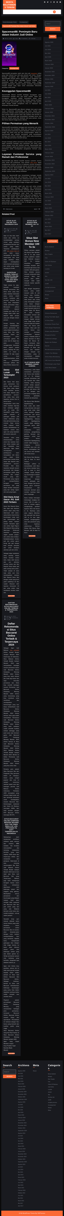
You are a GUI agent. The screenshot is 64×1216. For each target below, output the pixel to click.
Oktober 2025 (49, 79)
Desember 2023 (50, 160)
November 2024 (50, 119)
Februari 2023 (49, 197)
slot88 (47, 283)
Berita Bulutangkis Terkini (9, 4)
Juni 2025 (48, 93)
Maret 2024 (48, 149)
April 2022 (48, 204)
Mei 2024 (48, 141)
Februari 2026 (49, 64)
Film (46, 258)
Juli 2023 (47, 178)
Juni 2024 (48, 138)
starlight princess (50, 287)
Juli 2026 (47, 46)
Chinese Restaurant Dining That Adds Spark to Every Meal (52, 317)
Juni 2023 (48, 182)
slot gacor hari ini (13, 251)
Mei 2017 (48, 230)
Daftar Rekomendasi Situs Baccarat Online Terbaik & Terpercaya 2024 (11, 607)
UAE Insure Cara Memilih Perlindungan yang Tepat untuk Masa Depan (52, 364)
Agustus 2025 (49, 86)
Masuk (34, 1071)
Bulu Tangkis (49, 254)
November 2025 (50, 75)
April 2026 (48, 57)
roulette (47, 269)
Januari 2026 (49, 68)
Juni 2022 (48, 200)
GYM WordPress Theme (27, 1213)
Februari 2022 (49, 211)
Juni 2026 (48, 49)
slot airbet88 (14, 650)
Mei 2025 (48, 97)
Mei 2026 (48, 53)
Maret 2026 (48, 60)
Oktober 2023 (49, 167)
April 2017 (48, 234)
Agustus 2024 (49, 130)
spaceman (34, 73)
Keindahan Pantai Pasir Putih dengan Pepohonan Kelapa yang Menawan (52, 327)
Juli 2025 (47, 90)
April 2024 (48, 145)
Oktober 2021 (49, 215)
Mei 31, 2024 (8, 38)
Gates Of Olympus (50, 261)
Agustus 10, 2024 (11, 616)
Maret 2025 (48, 105)
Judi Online (48, 265)
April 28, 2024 (30, 230)
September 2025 (50, 82)
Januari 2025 (49, 112)
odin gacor (33, 162)
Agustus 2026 (49, 42)
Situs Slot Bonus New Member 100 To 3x (32, 223)
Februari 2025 (49, 108)
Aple (16, 38)
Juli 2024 (47, 134)
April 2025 (48, 101)
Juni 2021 (48, 219)
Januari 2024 (49, 156)
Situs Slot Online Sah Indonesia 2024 (11, 222)
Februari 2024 (49, 152)
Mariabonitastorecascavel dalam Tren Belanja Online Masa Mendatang (52, 353)
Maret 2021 (48, 226)
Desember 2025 (50, 71)
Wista (46, 298)
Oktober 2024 (49, 123)
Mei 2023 (48, 186)
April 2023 (48, 189)
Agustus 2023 (49, 175)
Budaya (47, 250)
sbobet (47, 272)
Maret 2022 (48, 208)
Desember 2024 (50, 116)
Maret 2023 (48, 193)
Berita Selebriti (49, 246)
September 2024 (50, 127)
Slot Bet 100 (48, 280)
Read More (11, 596)
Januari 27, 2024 (10, 228)
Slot (46, 276)
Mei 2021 (48, 222)
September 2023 (50, 171)
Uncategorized (23, 22)
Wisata (47, 294)
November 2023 (50, 163)
